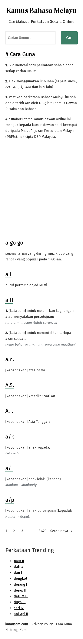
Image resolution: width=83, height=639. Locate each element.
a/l (9, 468)
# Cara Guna (20, 54)
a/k (9, 436)
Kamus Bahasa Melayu (41, 10)
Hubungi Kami (16, 630)
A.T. (9, 411)
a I (8, 274)
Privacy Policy (42, 624)
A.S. (9, 385)
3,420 (43, 531)
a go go (14, 242)
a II (9, 300)
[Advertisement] (41, 189)
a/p (9, 500)
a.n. (9, 359)
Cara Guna (64, 624)
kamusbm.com (16, 624)
